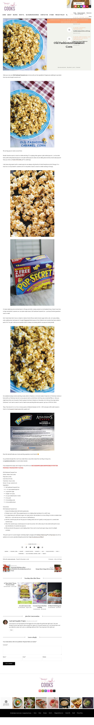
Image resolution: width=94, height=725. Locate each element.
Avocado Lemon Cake (25, 606)
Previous (2, 593)
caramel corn (13, 551)
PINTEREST (49, 466)
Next (61, 593)
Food (57, 551)
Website (44, 657)
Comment (5, 645)
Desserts (69, 20)
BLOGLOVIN (13, 468)
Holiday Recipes (84, 20)
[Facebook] (81, 6)
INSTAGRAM (35, 466)
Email (24, 657)
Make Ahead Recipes (65, 22)
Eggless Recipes (76, 20)
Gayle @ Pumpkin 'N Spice (17, 621)
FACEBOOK (42, 466)
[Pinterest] (87, 6)
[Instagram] (84, 6)
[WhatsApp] (42, 547)
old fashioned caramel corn (33, 553)
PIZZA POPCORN (16, 160)
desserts (37, 551)
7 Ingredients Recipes (55, 20)
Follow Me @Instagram (6, 704)
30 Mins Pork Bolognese (54, 606)
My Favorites (74, 22)
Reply (11, 630)
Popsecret (26, 320)
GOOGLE (6, 468)
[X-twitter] (90, 6)
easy (43, 551)
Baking (6, 551)
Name (4, 657)
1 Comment (77, 67)
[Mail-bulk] (78, 6)
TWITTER (55, 466)
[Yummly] (38, 547)
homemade (21, 553)
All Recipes (63, 20)
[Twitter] (30, 547)
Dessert (21, 551)
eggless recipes (50, 551)
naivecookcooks (62, 67)
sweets (44, 553)
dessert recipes (29, 551)
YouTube (20, 468)
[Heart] (75, 6)
